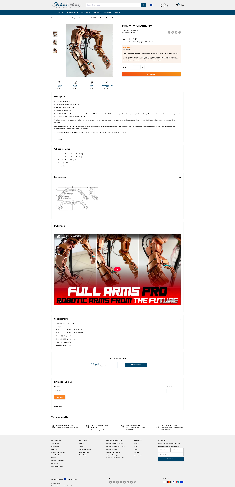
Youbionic (125, 30)
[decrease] (131, 67)
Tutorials (136, 452)
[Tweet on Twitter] (176, 32)
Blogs (135, 446)
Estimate (60, 397)
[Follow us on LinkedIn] (131, 482)
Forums (136, 443)
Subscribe (170, 459)
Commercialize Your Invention (115, 458)
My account (164, 6)
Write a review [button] (136, 365)
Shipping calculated (142, 42)
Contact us (54, 463)
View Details (60, 88)
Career (81, 446)
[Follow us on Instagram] (117, 482)
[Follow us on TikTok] (128, 482)
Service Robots (71, 12)
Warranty (54, 458)
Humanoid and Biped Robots (90, 18)
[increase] (142, 67)
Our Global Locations (57, 479)
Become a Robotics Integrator (115, 443)
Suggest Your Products (113, 452)
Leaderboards (138, 455)
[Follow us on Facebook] (110, 482)
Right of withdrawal (57, 466)
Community (107, 12)
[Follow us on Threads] (135, 482)
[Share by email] (179, 32)
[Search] (143, 5)
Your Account (55, 443)
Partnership (97, 12)
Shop (59, 12)
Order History (55, 446)
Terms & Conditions (85, 449)
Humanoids (85, 12)
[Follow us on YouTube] (124, 482)
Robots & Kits (66, 18)
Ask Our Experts (92, 88)
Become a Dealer (111, 449)
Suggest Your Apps (112, 455)
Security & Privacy (84, 452)
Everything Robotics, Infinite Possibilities (62, 486)
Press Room (83, 455)
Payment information (57, 460)
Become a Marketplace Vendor (115, 446)
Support (117, 12)
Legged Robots (76, 18)
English (74, 479)
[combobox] (113, 5)
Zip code (169, 387)
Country (56, 387)
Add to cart (151, 74)
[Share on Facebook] (169, 32)
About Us (82, 443)
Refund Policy (58, 406)
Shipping (54, 449)
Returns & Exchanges (58, 452)
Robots (58, 18)
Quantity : (125, 67)
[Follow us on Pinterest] (121, 482)
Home (53, 18)
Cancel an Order (56, 455)
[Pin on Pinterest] (172, 32)
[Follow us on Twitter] (114, 482)
